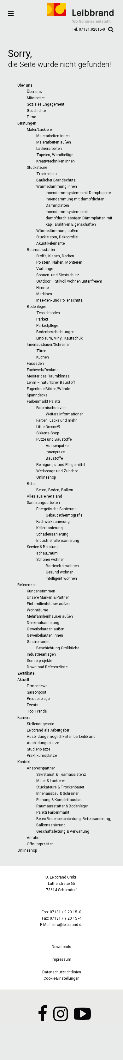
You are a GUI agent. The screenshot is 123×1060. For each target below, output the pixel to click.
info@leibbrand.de (67, 924)
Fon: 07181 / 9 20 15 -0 (61, 912)
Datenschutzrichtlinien (61, 972)
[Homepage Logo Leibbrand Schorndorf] (80, 21)
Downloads (61, 947)
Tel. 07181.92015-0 (88, 29)
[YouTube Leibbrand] (82, 1018)
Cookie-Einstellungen (61, 978)
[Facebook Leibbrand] (42, 1018)
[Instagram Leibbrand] (60, 1018)
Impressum (61, 959)
